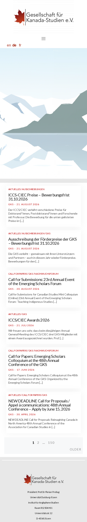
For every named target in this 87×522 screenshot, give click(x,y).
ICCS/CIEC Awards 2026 (29, 319)
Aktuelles (14, 189)
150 (51, 442)
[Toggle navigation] (43, 38)
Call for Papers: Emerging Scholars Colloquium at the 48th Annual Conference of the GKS (36, 360)
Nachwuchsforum (46, 273)
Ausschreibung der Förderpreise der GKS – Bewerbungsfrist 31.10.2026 (42, 241)
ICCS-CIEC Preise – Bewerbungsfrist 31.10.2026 (39, 196)
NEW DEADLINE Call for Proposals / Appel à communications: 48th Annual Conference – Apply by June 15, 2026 (39, 404)
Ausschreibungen (33, 189)
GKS (11, 204)
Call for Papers (17, 273)
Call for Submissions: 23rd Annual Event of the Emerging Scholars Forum (41, 281)
